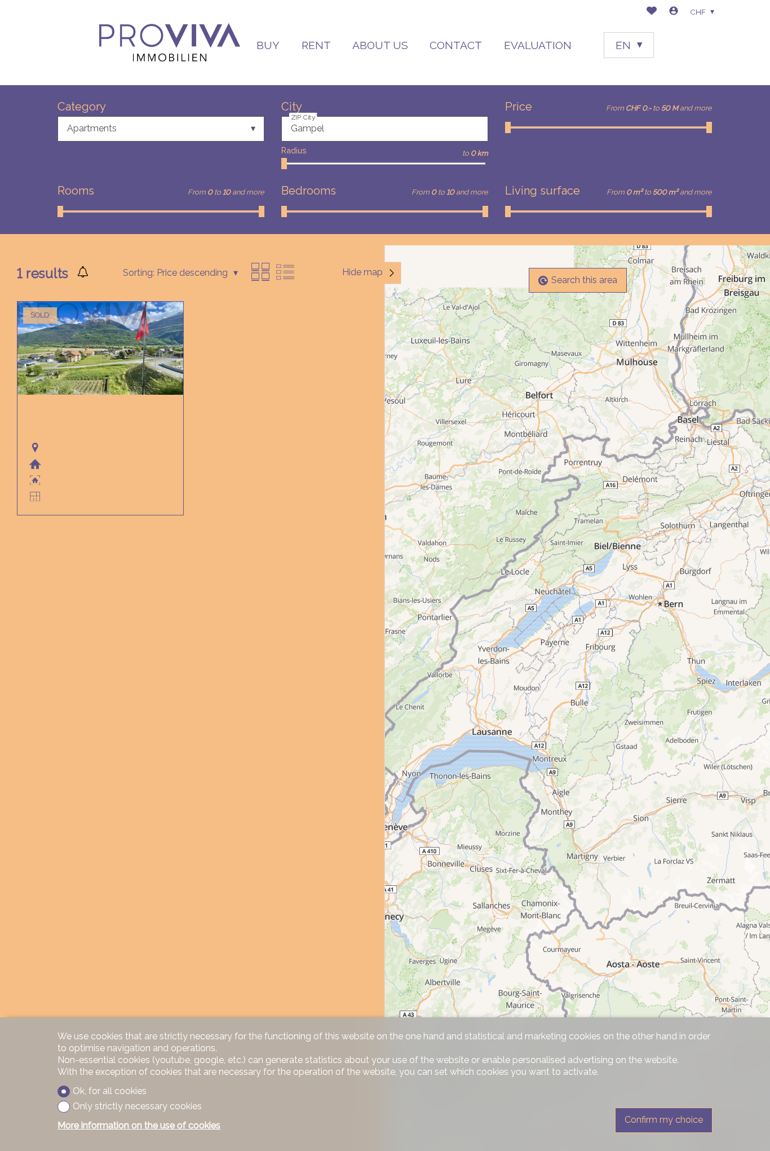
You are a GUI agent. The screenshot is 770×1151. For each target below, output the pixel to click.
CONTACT (456, 45)
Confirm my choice (664, 1119)
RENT (316, 45)
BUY (268, 45)
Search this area (584, 280)
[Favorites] (652, 12)
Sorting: (138, 272)
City (291, 106)
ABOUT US (380, 45)
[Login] (674, 12)
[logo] (169, 42)
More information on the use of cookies (138, 1125)
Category (81, 106)
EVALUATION (538, 45)
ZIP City (303, 117)
